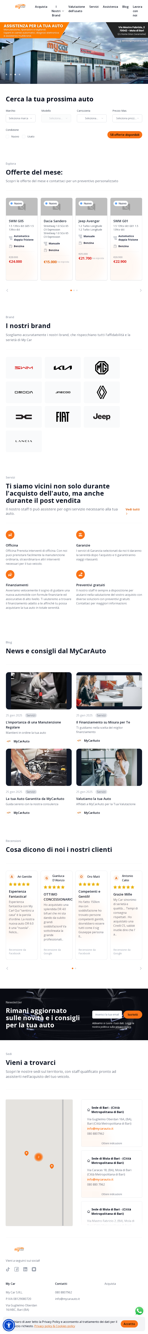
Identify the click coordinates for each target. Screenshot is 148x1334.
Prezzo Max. (119, 110)
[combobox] (21, 118)
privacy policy (123, 1026)
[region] (74, 245)
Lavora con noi (137, 11)
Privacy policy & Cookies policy (54, 1326)
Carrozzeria (83, 110)
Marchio (10, 110)
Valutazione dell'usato (76, 9)
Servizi (94, 7)
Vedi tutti (133, 509)
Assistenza (110, 7)
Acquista (41, 7)
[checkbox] (7, 136)
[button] (26, 1153)
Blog (125, 7)
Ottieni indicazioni (111, 1143)
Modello (46, 110)
